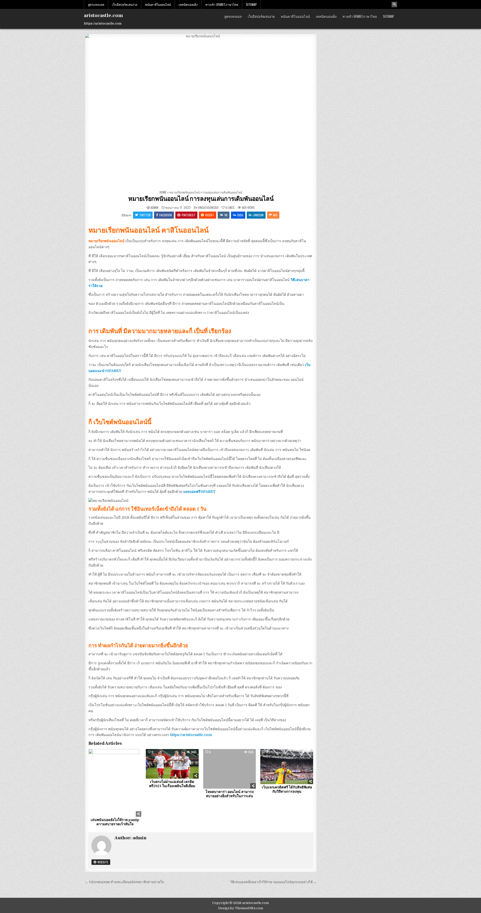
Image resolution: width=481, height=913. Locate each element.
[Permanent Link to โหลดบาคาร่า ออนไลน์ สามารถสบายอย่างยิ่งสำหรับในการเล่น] (229, 769)
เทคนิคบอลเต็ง (188, 4)
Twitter (145, 215)
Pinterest (188, 215)
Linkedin (258, 215)
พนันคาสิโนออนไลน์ (158, 4)
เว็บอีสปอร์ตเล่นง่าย (124, 4)
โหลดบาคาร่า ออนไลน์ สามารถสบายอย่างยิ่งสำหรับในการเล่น (229, 794)
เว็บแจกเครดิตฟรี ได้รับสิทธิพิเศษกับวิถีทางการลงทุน (287, 789)
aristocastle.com (103, 15)
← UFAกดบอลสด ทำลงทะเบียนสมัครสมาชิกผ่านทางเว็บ (124, 882)
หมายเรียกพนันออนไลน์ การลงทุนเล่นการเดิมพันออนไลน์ (201, 199)
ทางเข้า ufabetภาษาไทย (221, 4)
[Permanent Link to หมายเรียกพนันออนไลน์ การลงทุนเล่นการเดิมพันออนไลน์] (201, 111)
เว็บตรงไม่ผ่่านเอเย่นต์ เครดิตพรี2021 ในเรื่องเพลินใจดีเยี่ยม (172, 784)
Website (102, 862)
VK (225, 215)
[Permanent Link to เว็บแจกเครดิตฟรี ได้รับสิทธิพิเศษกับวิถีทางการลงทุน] (286, 766)
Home (163, 192)
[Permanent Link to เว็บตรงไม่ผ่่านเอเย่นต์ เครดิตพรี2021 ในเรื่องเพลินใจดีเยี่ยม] (172, 764)
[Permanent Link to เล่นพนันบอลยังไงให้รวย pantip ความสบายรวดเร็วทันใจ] (114, 783)
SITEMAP (251, 4)
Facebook (165, 215)
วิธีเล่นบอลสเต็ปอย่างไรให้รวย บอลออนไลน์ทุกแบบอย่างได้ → (273, 882)
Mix (275, 215)
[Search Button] (394, 4)
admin (154, 207)
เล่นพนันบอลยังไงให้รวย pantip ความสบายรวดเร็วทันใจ (115, 822)
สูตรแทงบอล (96, 4)
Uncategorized (208, 207)
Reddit (209, 215)
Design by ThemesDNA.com (240, 908)
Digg (240, 215)
